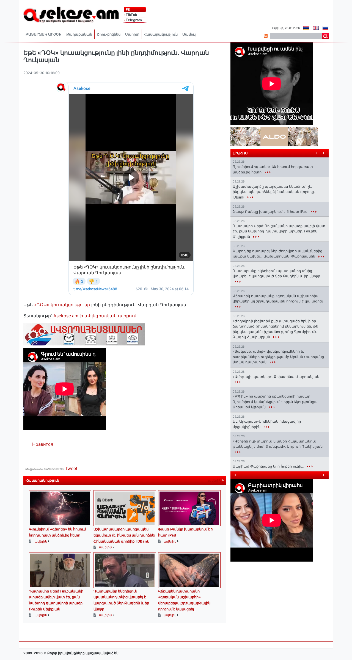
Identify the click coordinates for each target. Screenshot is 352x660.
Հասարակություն (161, 34)
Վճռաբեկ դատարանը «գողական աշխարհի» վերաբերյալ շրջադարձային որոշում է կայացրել (278, 299)
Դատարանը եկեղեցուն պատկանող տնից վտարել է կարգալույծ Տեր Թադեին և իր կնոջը (276, 273)
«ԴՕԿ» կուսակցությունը (62, 304)
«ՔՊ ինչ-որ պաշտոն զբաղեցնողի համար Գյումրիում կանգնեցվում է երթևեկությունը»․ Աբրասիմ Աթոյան (275, 401)
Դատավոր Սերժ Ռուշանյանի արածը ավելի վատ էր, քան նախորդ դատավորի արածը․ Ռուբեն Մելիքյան (279, 231)
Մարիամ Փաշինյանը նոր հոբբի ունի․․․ (269, 466)
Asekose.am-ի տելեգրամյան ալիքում (94, 315)
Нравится (42, 444)
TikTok (131, 15)
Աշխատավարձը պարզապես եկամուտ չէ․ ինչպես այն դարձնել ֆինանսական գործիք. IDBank (124, 535)
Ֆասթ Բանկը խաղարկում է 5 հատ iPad (271, 211)
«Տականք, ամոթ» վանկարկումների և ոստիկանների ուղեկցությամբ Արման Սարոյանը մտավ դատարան (278, 356)
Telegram (133, 20)
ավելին (215, 480)
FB (127, 9)
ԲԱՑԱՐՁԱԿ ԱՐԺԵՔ (44, 34)
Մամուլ (189, 34)
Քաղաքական (79, 34)
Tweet (71, 468)
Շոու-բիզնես (108, 34)
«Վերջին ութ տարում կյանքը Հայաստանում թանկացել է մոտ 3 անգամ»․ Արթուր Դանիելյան (278, 444)
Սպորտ (132, 34)
